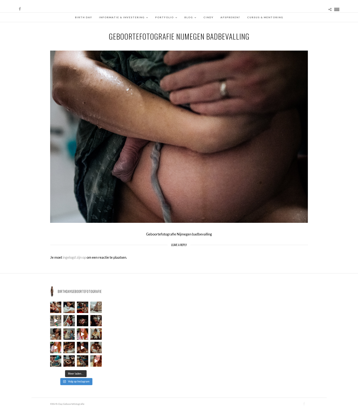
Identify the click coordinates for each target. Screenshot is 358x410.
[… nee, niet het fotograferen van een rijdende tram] (56, 320)
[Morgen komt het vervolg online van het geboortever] (69, 347)
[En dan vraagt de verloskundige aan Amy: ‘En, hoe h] (96, 361)
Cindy (208, 17)
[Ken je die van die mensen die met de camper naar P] (96, 307)
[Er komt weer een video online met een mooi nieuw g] (96, 347)
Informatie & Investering (122, 17)
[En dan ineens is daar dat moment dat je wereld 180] (69, 307)
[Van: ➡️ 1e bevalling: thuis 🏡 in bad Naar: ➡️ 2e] (82, 347)
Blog (188, 17)
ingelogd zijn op (74, 257)
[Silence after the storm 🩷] (56, 334)
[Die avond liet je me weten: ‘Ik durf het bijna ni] (82, 307)
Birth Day (83, 17)
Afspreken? (230, 17)
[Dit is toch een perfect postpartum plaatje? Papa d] (56, 307)
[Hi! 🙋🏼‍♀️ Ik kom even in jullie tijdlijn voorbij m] (82, 361)
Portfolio (164, 17)
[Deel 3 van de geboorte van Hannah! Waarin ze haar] (82, 334)
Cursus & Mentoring (265, 17)
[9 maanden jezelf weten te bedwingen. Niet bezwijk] (69, 361)
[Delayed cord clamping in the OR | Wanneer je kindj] (82, 320)
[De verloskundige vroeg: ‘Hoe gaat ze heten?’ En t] (56, 347)
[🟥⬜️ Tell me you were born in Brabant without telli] (69, 334)
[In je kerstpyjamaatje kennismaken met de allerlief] (96, 320)
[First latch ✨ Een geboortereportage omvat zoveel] (69, 320)
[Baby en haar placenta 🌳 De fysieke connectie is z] (56, 361)
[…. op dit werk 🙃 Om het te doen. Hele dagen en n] (96, 334)
